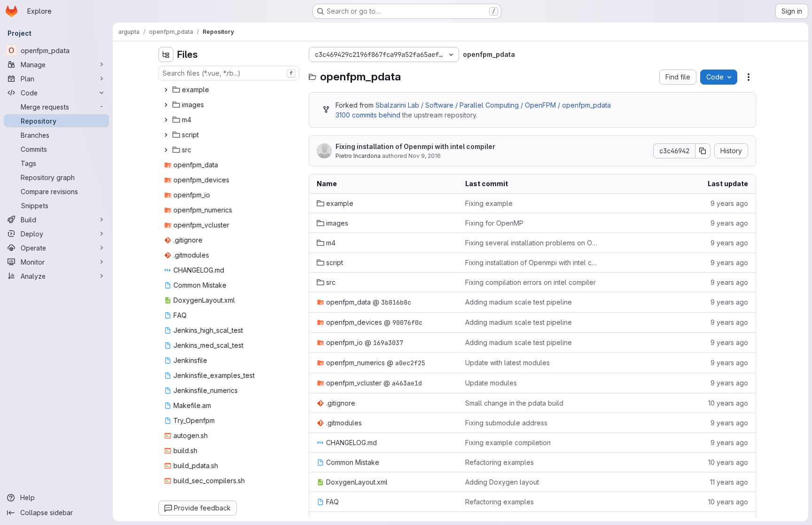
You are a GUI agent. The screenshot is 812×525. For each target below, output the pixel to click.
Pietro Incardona (358, 155)
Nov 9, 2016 (424, 155)
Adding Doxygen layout (502, 482)
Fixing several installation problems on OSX (532, 243)
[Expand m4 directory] (166, 119)
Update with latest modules (507, 363)
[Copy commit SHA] (702, 150)
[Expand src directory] (166, 150)
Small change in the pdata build (514, 403)
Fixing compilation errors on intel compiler (530, 282)
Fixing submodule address (506, 423)
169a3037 (388, 342)
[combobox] (228, 73)
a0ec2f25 (410, 363)
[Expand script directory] (166, 135)
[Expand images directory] (166, 104)
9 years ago (729, 203)
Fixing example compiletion (508, 443)
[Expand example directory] (166, 89)
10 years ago (728, 403)
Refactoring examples (499, 462)
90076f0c (407, 322)
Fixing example (489, 203)
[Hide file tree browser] (165, 54)
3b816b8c (396, 302)
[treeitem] (229, 89)
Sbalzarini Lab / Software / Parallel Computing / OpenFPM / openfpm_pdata (493, 105)
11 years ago (729, 482)
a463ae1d (407, 383)
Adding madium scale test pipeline (518, 302)
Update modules (491, 383)
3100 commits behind (368, 115)
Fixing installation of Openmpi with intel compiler (415, 146)
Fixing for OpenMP (494, 223)
